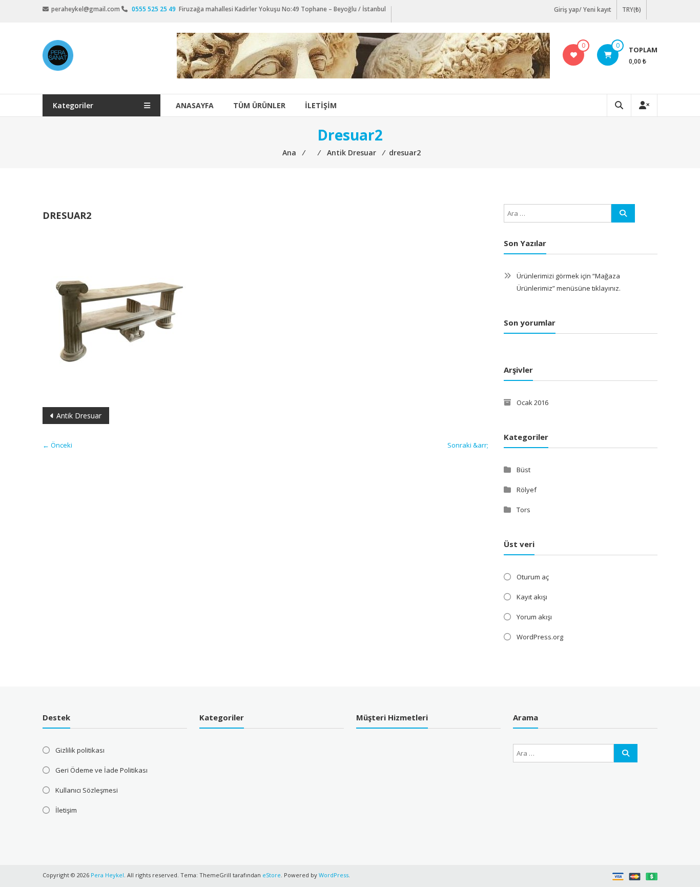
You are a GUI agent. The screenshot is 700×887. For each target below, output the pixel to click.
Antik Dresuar (78, 415)
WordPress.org (540, 636)
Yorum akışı (534, 616)
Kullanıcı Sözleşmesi (86, 790)
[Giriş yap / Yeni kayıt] (644, 105)
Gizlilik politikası (80, 750)
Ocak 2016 (532, 402)
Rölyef (527, 489)
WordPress (333, 875)
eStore (271, 875)
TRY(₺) (631, 9)
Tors (523, 509)
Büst (523, 469)
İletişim (321, 105)
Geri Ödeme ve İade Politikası (101, 770)
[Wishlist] (573, 54)
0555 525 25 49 (154, 9)
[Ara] (623, 213)
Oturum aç (533, 576)
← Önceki (57, 445)
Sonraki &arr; (467, 445)
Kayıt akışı (532, 596)
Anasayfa (195, 105)
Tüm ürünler (259, 105)
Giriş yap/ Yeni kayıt (582, 9)
